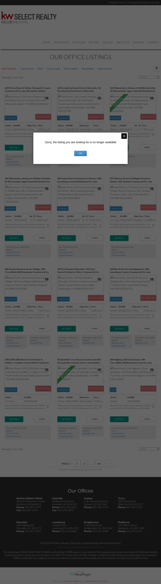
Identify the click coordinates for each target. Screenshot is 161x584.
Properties (61, 42)
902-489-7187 (36, 343)
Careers (138, 42)
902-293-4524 (12, 343)
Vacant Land (53, 68)
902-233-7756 (12, 433)
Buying (94, 42)
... (91, 463)
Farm (40, 68)
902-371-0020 (117, 252)
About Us (122, 42)
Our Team (79, 42)
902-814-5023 (117, 433)
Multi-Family (71, 68)
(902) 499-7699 (12, 252)
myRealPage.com (80, 575)
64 (99, 463)
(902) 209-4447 (65, 252)
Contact (153, 42)
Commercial (26, 68)
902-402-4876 (12, 162)
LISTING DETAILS (14, 147)
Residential (88, 68)
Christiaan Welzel (71, 581)
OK (80, 153)
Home (46, 42)
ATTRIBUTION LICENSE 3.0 (97, 581)
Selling (108, 42)
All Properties (9, 68)
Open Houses (104, 68)
